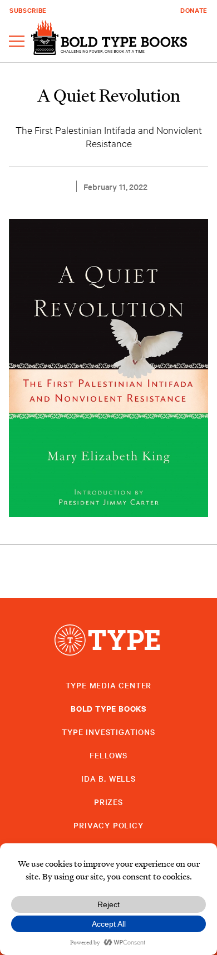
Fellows (108, 755)
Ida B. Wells (108, 778)
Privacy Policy (108, 825)
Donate (194, 10)
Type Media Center (109, 685)
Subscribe (28, 10)
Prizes (108, 801)
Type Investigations (108, 731)
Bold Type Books (108, 708)
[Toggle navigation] (16, 42)
